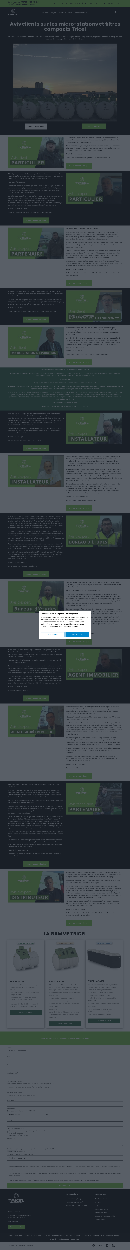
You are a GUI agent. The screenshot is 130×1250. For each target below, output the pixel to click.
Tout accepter (77, 635)
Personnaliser (53, 635)
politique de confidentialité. (68, 626)
